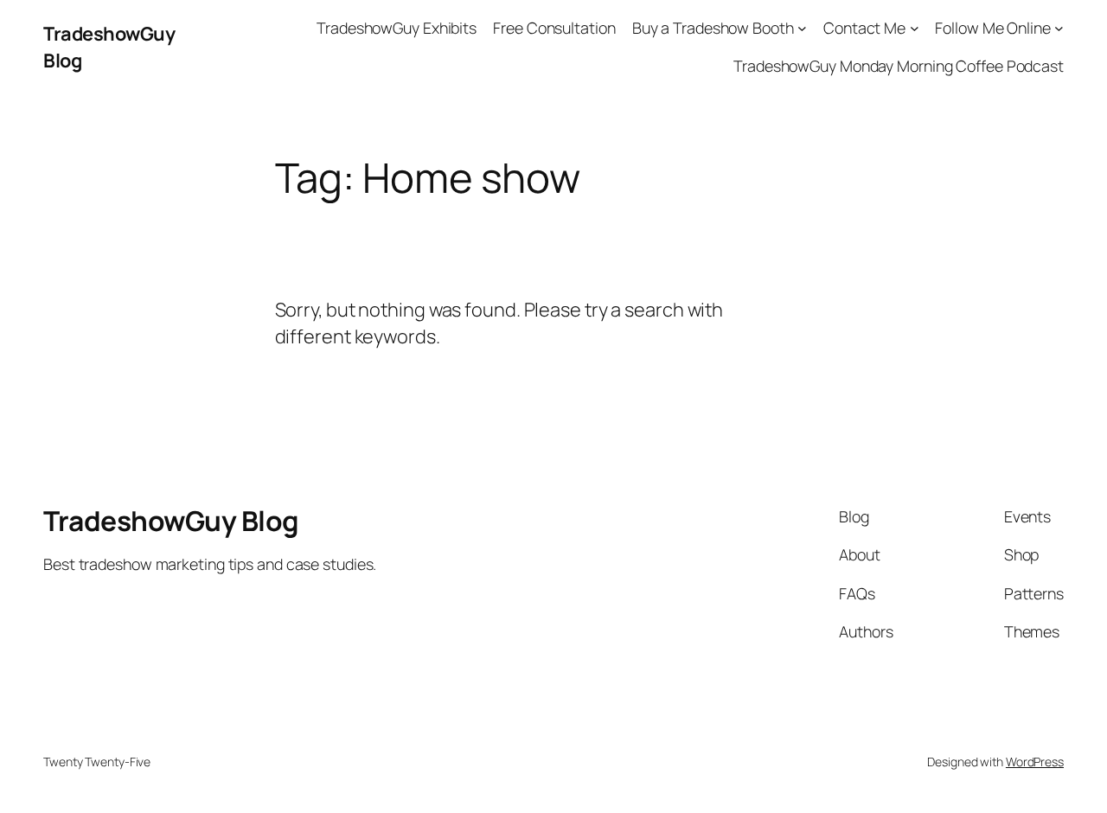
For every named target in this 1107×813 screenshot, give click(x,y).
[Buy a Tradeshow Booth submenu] (802, 28)
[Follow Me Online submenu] (1059, 28)
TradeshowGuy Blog (171, 521)
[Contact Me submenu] (914, 28)
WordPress (1035, 761)
